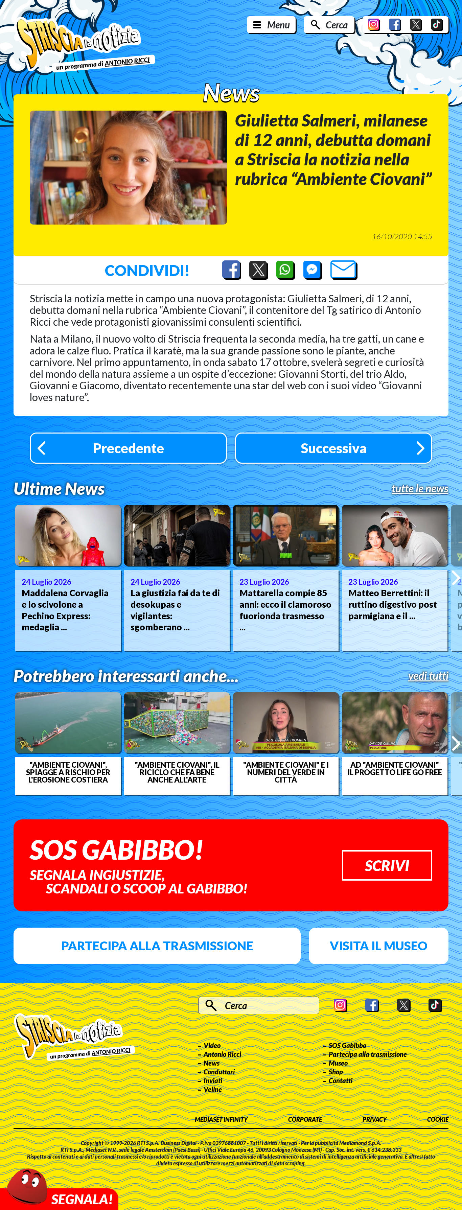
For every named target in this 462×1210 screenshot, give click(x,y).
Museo (338, 1063)
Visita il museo (379, 945)
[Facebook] (395, 25)
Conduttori (219, 1072)
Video (212, 1045)
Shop (336, 1072)
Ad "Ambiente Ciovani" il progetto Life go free (394, 768)
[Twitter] (416, 25)
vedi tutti (428, 675)
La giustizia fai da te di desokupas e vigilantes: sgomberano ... (175, 609)
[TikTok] (437, 25)
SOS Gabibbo (347, 1045)
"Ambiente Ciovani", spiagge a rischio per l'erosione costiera (68, 772)
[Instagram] (374, 25)
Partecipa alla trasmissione (157, 945)
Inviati (213, 1080)
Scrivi (387, 865)
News (212, 1063)
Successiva (334, 448)
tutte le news (420, 488)
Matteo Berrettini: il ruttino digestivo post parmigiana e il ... (392, 604)
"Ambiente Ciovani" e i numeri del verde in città (286, 772)
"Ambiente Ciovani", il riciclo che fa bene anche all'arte (177, 772)
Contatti (340, 1080)
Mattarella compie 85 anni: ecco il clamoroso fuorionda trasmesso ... (285, 609)
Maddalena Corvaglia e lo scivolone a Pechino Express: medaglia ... (65, 609)
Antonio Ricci (222, 1054)
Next (456, 578)
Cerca (337, 24)
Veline (213, 1089)
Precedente (128, 448)
